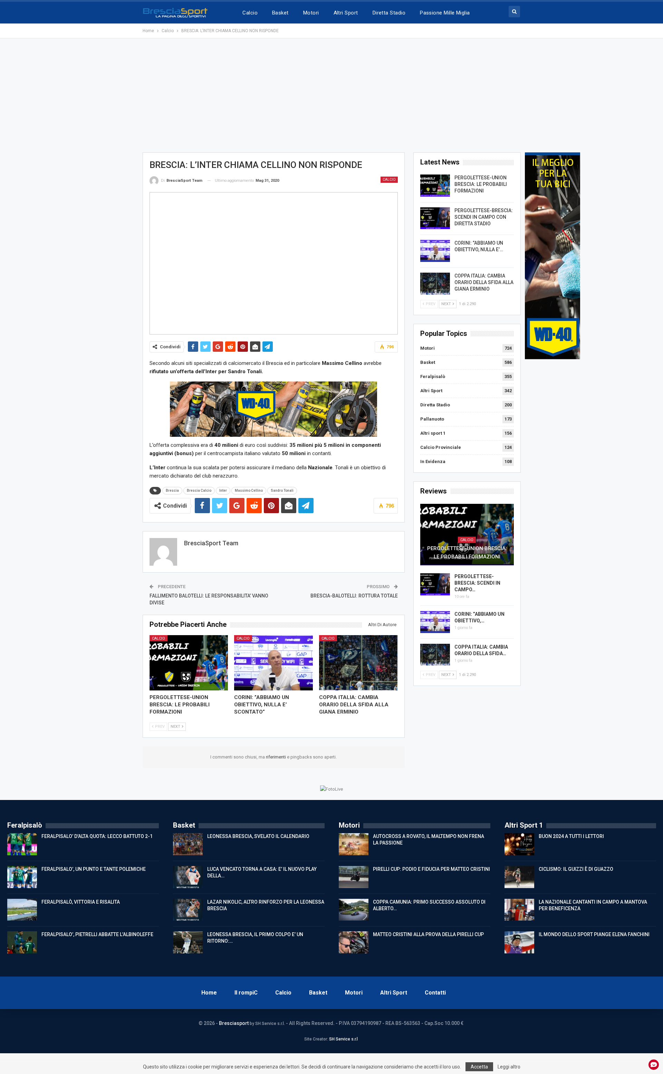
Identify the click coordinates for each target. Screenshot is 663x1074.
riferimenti (276, 757)
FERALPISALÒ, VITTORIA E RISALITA (80, 902)
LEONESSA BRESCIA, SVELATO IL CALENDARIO (258, 836)
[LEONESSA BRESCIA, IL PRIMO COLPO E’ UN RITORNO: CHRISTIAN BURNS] (188, 942)
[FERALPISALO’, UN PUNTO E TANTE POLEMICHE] (22, 877)
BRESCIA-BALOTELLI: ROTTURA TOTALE (354, 596)
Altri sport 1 (432, 433)
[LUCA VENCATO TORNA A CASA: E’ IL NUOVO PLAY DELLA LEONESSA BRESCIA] (188, 877)
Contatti (435, 992)
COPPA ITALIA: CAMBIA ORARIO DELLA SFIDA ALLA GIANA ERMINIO (483, 282)
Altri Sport (346, 13)
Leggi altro (509, 1066)
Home (209, 992)
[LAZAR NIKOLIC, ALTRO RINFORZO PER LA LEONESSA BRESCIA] (188, 910)
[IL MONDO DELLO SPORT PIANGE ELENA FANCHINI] (519, 942)
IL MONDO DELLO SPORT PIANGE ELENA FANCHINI (594, 934)
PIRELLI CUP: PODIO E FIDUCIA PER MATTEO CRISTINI (431, 869)
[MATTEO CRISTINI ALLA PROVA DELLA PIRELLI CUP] (353, 942)
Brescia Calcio (199, 490)
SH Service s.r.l (343, 1039)
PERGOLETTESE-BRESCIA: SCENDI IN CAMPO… (477, 583)
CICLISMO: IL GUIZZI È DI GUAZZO (576, 869)
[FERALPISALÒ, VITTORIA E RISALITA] (22, 910)
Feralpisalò (432, 376)
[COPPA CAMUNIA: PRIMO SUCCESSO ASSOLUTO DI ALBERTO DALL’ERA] (353, 910)
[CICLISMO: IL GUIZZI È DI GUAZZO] (519, 877)
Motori (311, 13)
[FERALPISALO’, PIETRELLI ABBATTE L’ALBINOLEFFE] (22, 942)
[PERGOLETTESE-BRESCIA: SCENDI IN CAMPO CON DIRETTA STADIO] (435, 218)
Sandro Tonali (282, 490)
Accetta (479, 1067)
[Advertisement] (331, 95)
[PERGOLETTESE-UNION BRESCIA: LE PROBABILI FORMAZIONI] (189, 662)
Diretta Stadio (389, 13)
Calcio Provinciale (440, 447)
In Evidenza (432, 461)
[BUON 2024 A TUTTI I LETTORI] (519, 844)
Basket (280, 13)
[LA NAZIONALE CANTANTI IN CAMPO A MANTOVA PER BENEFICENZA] (519, 910)
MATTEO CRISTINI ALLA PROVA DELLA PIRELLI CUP (428, 934)
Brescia (172, 490)
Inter (223, 490)
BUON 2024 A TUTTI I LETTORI (571, 836)
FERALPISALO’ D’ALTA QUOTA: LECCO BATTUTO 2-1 (97, 836)
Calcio (250, 13)
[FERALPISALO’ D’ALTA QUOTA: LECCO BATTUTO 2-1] (22, 844)
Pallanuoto (432, 419)
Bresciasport (234, 1023)
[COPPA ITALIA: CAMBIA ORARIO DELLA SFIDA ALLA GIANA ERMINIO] (358, 662)
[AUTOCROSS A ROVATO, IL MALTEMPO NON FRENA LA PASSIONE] (353, 844)
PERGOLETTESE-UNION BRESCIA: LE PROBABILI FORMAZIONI (480, 184)
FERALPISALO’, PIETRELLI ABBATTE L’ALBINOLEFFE (97, 934)
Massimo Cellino (249, 490)
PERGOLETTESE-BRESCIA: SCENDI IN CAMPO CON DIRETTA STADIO (483, 217)
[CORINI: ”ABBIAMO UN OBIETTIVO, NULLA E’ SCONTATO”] (273, 662)
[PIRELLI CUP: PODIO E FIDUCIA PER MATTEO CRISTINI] (353, 877)
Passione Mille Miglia (445, 13)
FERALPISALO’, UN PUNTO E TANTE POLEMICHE (93, 869)
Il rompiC (246, 992)
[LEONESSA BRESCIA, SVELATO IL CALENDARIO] (188, 844)
